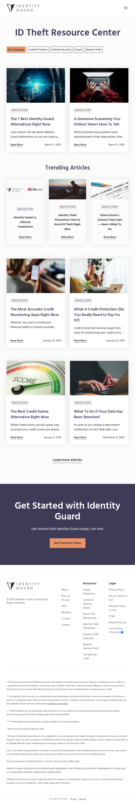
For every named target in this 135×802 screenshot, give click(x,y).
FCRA (112, 616)
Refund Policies (117, 623)
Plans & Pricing (65, 598)
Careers (65, 625)
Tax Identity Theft (90, 657)
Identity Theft (93, 50)
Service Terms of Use (118, 598)
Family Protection (89, 592)
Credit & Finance (37, 50)
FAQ (63, 606)
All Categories (16, 50)
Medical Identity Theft (91, 646)
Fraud (78, 50)
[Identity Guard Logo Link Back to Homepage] (23, 8)
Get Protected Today (67, 543)
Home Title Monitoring (89, 616)
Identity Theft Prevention (91, 626)
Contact (66, 619)
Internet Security (61, 50)
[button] (125, 8)
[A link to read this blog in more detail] (36, 110)
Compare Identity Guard (88, 604)
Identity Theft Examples (91, 636)
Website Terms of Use (117, 608)
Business (66, 612)
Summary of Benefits (58, 704)
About (64, 590)
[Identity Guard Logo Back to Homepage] (23, 586)
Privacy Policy (117, 590)
